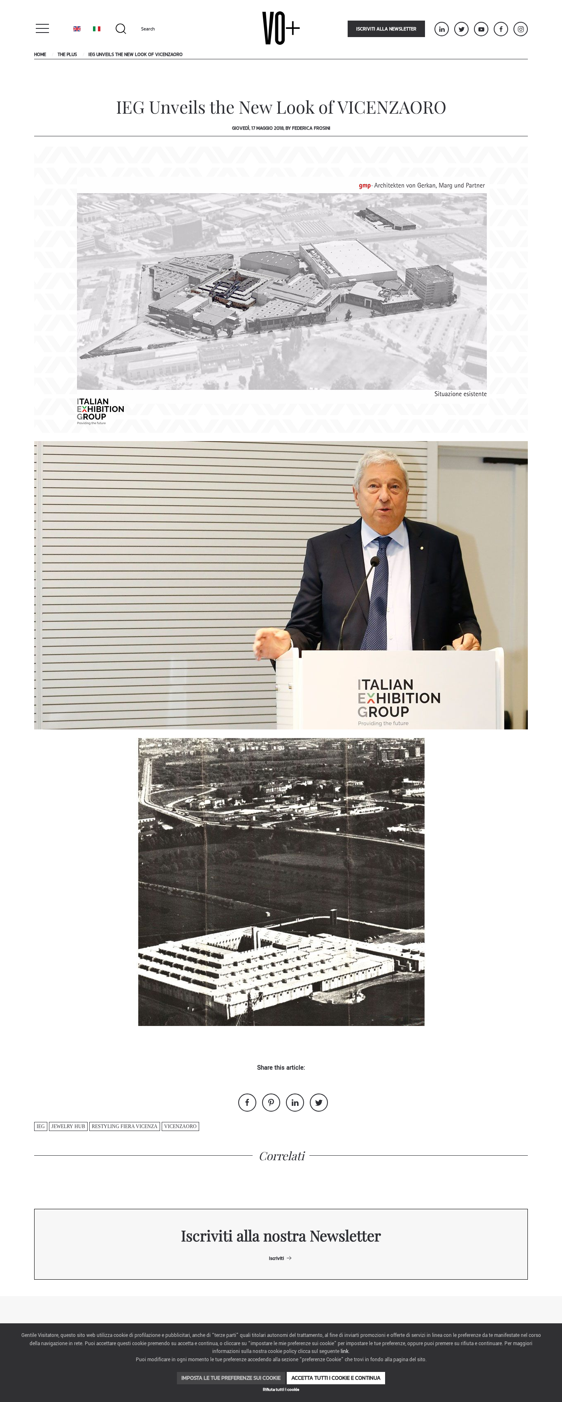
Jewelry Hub (68, 1126)
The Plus (67, 54)
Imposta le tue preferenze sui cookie (231, 1378)
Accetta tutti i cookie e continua (336, 1378)
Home (40, 54)
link (344, 1351)
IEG (41, 1126)
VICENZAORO (180, 1126)
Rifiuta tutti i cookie (281, 1389)
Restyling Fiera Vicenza (125, 1126)
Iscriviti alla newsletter (386, 29)
